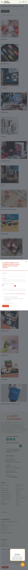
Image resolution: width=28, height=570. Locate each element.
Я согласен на (14, 293)
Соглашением (7, 300)
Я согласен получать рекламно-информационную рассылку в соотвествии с (14, 298)
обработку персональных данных (17, 293)
